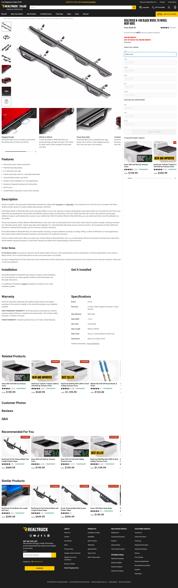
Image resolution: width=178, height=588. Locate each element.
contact (24, 284)
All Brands (91, 545)
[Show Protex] (6, 37)
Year (125, 51)
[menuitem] (4, 14)
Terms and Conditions (125, 582)
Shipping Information (141, 545)
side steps (70, 204)
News (66, 545)
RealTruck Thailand (117, 571)
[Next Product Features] (35, 151)
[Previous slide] (125, 178)
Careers (66, 537)
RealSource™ (115, 532)
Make (125, 59)
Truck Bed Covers (46, 14)
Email (25, 551)
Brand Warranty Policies (142, 565)
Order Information (140, 537)
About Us (67, 532)
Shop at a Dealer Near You (148, 2)
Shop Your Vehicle (17, 14)
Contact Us (138, 532)
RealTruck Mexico (116, 567)
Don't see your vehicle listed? (134, 100)
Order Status (172, 2)
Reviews (114, 541)
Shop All (4, 14)
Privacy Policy (68, 549)
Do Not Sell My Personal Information (79, 582)
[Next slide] (175, 178)
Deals (77, 14)
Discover (86, 14)
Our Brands (68, 541)
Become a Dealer (69, 564)
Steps (69, 14)
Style (125, 112)
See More (127, 42)
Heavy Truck (92, 553)
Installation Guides (94, 532)
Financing (138, 541)
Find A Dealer (139, 557)
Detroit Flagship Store (71, 568)
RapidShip (91, 537)
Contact (162, 2)
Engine (126, 91)
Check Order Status (141, 549)
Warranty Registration (142, 561)
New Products (31, 14)
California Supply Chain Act (99, 582)
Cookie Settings (112, 582)
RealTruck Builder (90, 2)
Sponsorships (115, 545)
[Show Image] (6, 26)
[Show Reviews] (168, 27)
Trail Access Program (118, 549)
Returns (137, 553)
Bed (125, 83)
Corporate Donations (118, 537)
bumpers (59, 204)
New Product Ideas (94, 557)
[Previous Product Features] (3, 151)
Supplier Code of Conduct (72, 553)
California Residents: (85, 344)
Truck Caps (59, 14)
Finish (126, 121)
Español (137, 569)
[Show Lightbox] (66, 60)
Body (125, 75)
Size (125, 104)
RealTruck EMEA (116, 562)
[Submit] (53, 555)
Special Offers (92, 549)
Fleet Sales (138, 573)
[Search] (134, 7)
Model (126, 67)
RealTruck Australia (117, 558)
